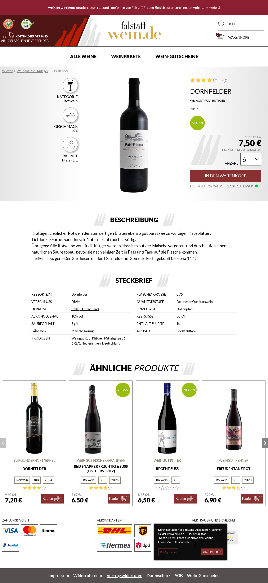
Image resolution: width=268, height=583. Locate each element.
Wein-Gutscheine (176, 56)
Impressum (58, 575)
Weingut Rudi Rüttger (32, 71)
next (265, 443)
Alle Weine (83, 56)
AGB (178, 575)
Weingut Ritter (167, 460)
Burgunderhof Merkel (34, 460)
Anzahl (231, 163)
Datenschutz (158, 575)
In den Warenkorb (226, 176)
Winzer (7, 71)
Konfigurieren (168, 552)
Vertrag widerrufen (124, 575)
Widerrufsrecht (87, 575)
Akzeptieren (212, 552)
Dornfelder (79, 294)
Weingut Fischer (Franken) (101, 460)
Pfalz (75, 309)
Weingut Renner (233, 460)
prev (3, 443)
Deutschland (89, 309)
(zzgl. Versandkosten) (248, 149)
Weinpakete (126, 56)
